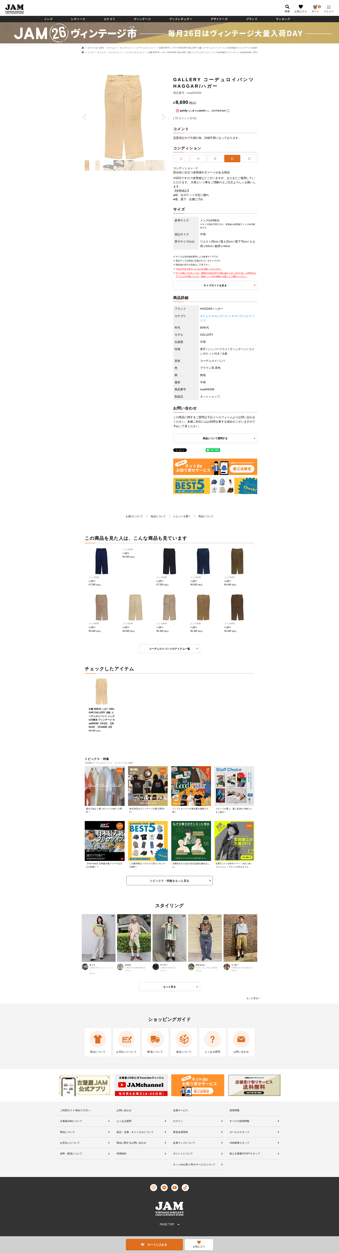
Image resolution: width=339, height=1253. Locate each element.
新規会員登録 (180, 1132)
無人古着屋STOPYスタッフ (245, 1153)
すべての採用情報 (239, 1121)
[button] (85, 117)
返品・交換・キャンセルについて (135, 1132)
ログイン (178, 1121)
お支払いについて (70, 1142)
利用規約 (121, 1153)
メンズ (48, 18)
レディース (78, 18)
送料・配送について (71, 1153)
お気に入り (301, 11)
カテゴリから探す (95, 48)
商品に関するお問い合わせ (131, 1142)
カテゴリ (109, 18)
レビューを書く (182, 516)
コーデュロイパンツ (145, 48)
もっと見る (252, 998)
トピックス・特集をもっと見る (169, 880)
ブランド (252, 18)
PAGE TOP (167, 1224)
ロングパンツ (126, 48)
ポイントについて (183, 1153)
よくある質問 (124, 1121)
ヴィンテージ (142, 18)
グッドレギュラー (180, 18)
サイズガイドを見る (215, 285)
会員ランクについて (184, 1142)
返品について (158, 516)
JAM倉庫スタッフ (239, 1142)
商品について (205, 516)
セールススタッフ (239, 1132)
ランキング (283, 18)
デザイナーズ (219, 18)
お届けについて (134, 516)
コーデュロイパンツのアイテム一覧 (169, 648)
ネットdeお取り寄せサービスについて (194, 1164)
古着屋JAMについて (71, 1121)
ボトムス (112, 48)
